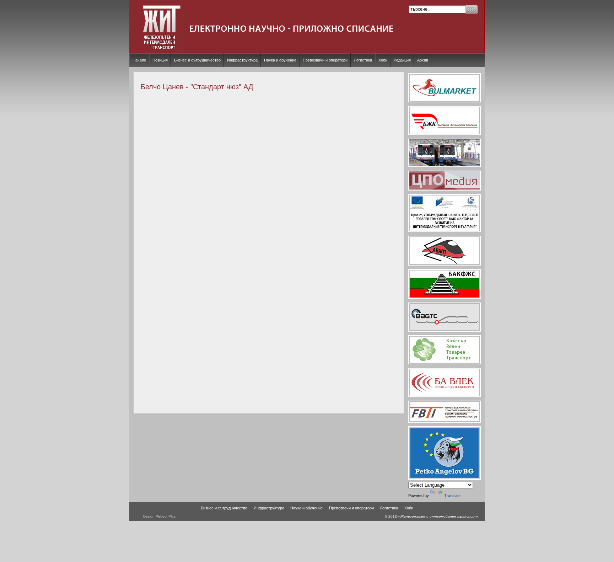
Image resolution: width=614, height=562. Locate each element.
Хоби (382, 60)
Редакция (402, 60)
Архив (422, 60)
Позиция (160, 60)
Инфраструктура (242, 60)
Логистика (363, 60)
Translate (452, 495)
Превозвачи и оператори (325, 60)
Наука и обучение (280, 60)
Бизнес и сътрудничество (197, 60)
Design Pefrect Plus (159, 516)
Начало (139, 60)
